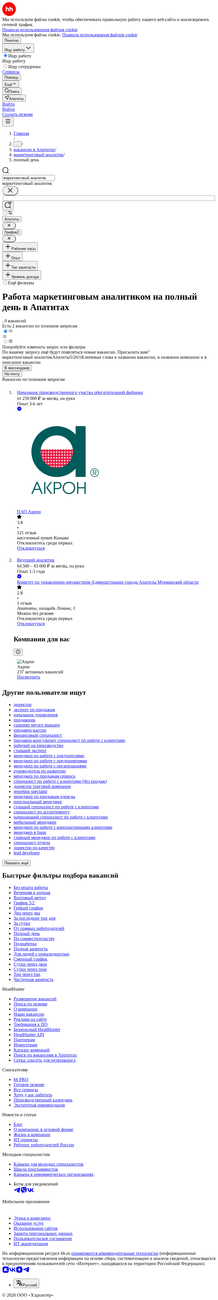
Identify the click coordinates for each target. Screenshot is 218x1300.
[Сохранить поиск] (8, 205)
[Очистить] (10, 190)
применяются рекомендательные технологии (114, 1253)
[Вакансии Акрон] (114, 460)
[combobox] (28, 178)
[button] (8, 104)
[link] (12, 91)
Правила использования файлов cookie (99, 34)
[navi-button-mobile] (8, 121)
